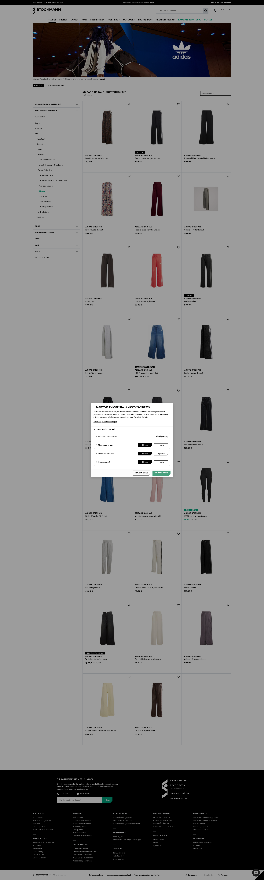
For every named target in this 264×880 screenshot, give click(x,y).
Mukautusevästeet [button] (104, 445)
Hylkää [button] (145, 445)
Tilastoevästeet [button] (103, 462)
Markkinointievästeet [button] (105, 453)
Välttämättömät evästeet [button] (106, 436)
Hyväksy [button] (161, 445)
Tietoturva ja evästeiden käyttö (105, 422)
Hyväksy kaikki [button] (161, 473)
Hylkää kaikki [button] (141, 473)
